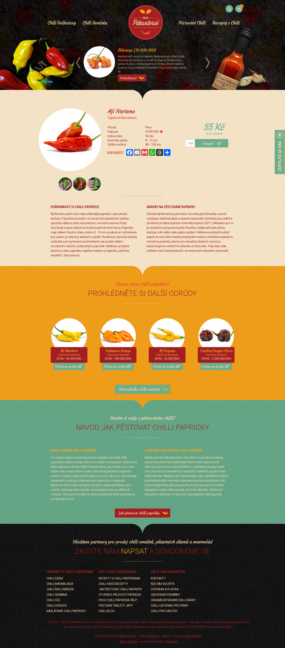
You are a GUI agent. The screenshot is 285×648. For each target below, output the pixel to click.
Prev (78, 63)
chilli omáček (127, 636)
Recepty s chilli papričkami (119, 578)
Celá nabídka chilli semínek (139, 389)
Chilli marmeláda (60, 583)
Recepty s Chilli (226, 23)
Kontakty (158, 578)
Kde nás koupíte (163, 583)
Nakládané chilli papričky (66, 611)
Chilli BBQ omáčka (60, 589)
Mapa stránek (129, 641)
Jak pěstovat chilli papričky (139, 513)
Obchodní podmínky (165, 594)
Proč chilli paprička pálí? (118, 600)
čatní (166, 636)
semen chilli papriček (187, 636)
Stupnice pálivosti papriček (120, 594)
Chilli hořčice (57, 605)
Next (207, 63)
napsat (134, 551)
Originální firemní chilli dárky (173, 600)
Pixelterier (171, 641)
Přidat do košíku (66, 366)
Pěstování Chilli (192, 23)
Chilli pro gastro (164, 611)
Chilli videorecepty (113, 583)
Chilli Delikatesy (62, 23)
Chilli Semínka (95, 23)
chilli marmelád (149, 636)
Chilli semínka (57, 594)
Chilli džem (55, 578)
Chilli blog (107, 611)
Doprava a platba (165, 589)
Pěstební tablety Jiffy (116, 605)
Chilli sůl (53, 600)
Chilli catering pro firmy (169, 605)
